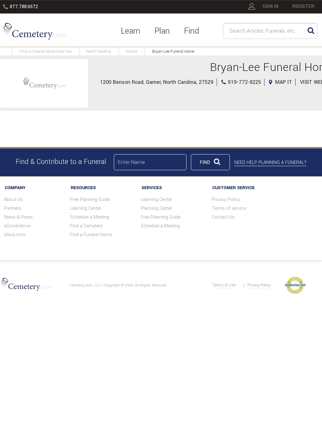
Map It (283, 82)
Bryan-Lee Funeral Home (173, 51)
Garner (131, 51)
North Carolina (98, 51)
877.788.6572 (24, 6)
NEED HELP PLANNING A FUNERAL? (270, 162)
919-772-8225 (244, 82)
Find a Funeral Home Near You (45, 51)
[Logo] (34, 30)
